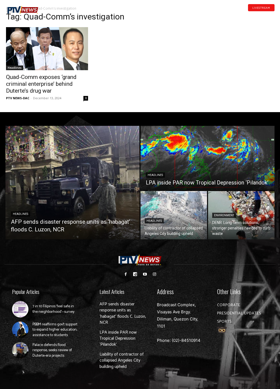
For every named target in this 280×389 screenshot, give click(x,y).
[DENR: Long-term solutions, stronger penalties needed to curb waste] (241, 215)
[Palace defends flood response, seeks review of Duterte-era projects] (20, 350)
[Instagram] (154, 274)
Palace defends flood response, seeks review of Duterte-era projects (52, 350)
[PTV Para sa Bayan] (22, 10)
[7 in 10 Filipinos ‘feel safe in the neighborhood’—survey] (20, 309)
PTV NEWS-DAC (17, 98)
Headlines (15, 68)
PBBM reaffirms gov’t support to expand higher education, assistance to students (55, 329)
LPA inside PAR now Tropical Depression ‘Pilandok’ (118, 338)
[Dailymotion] (255, 16)
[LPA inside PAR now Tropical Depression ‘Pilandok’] (208, 158)
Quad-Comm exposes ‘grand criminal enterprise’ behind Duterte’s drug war (41, 84)
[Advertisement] (233, 48)
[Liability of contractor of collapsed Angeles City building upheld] (174, 215)
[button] (52, 8)
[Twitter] (273, 16)
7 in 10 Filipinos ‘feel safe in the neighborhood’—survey (53, 309)
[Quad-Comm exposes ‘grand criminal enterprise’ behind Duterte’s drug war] (47, 48)
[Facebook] (247, 16)
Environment (224, 215)
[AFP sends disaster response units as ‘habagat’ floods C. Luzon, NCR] (72, 182)
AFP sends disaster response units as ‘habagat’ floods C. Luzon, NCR (123, 313)
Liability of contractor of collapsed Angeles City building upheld (122, 360)
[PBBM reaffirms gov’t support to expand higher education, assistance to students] (20, 330)
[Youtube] (264, 16)
